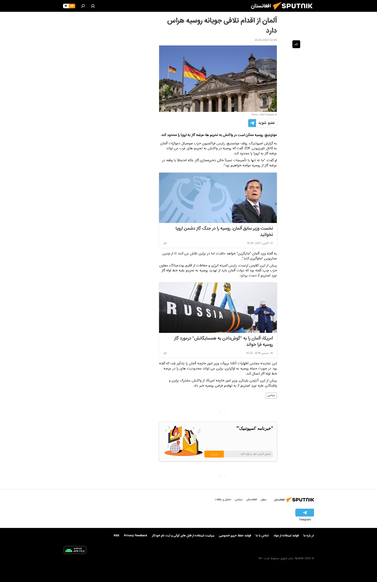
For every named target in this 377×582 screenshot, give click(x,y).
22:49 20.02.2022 (266, 40)
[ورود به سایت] (93, 6)
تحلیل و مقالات (223, 499)
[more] (165, 243)
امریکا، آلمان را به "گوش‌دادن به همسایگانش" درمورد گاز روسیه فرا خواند (223, 341)
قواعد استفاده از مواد (286, 535)
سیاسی (271, 395)
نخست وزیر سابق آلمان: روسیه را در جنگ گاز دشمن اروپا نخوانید (224, 231)
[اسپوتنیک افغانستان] (294, 11)
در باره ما (308, 535)
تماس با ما (262, 536)
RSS (116, 535)
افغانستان (251, 499)
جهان (263, 499)
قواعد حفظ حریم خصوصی (235, 535)
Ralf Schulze (267, 115)
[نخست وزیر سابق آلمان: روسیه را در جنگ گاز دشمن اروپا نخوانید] (218, 198)
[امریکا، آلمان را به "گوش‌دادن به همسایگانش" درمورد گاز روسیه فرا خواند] (218, 308)
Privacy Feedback (135, 536)
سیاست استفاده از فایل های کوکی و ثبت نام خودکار (183, 535)
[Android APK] (75, 550)
